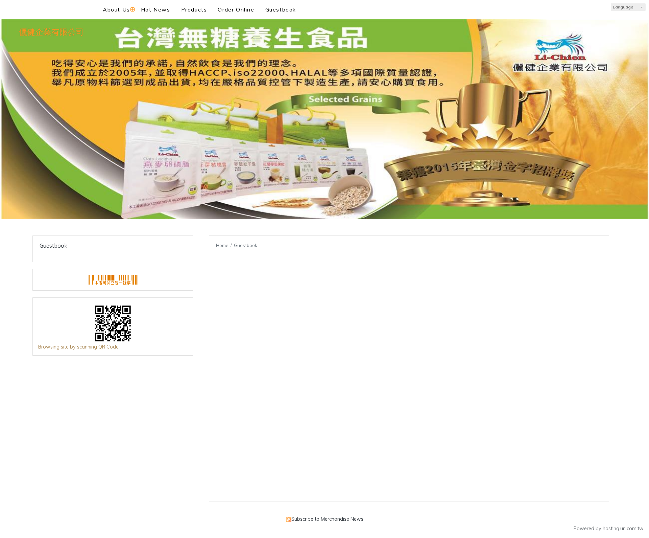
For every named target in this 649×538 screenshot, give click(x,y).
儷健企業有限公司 (51, 32)
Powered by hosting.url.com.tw (609, 528)
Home (222, 245)
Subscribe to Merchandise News (327, 519)
